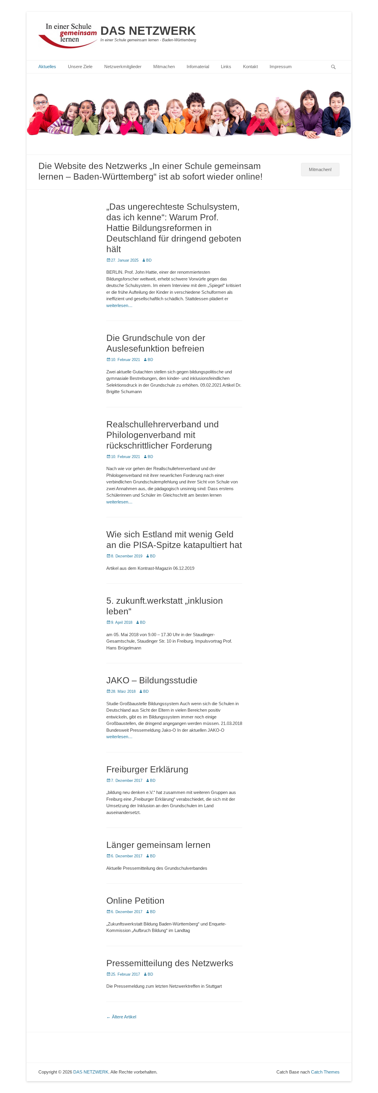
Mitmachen (164, 66)
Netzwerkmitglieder (122, 66)
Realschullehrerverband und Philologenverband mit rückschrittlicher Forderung (162, 434)
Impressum (281, 66)
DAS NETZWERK (148, 30)
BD (148, 260)
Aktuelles (47, 66)
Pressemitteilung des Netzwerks (169, 963)
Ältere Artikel (121, 1016)
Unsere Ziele (80, 66)
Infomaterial (198, 66)
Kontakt (250, 66)
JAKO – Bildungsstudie (152, 680)
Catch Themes (325, 1071)
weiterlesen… (119, 305)
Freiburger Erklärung (147, 769)
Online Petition (135, 900)
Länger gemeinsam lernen (158, 845)
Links (226, 66)
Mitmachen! (320, 169)
